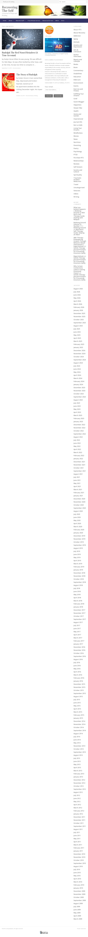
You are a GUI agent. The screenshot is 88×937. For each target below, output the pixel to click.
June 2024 (77, 369)
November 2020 (79, 502)
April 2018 (77, 598)
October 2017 (79, 616)
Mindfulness (78, 133)
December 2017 (79, 610)
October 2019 (79, 542)
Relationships (79, 161)
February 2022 (79, 455)
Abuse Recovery (79, 33)
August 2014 (78, 734)
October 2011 (79, 823)
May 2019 (77, 557)
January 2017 (78, 644)
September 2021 (80, 471)
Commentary (78, 70)
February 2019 (79, 567)
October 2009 (79, 897)
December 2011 (79, 817)
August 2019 (78, 548)
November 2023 (79, 391)
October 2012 (79, 786)
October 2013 (79, 749)
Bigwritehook (79, 256)
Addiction (77, 36)
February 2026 (79, 307)
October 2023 (79, 394)
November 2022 (79, 428)
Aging (76, 39)
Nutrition (77, 142)
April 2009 (77, 916)
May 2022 (77, 446)
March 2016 (78, 675)
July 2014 (77, 737)
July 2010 (77, 869)
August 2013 (78, 755)
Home (4, 20)
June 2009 (77, 910)
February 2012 (79, 811)
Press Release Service (34, 20)
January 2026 (78, 310)
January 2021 (78, 496)
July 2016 (77, 662)
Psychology (78, 151)
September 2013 (80, 752)
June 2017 (77, 628)
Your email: (49, 87)
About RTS (77, 30)
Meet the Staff (20, 20)
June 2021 (77, 480)
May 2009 (77, 913)
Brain (76, 67)
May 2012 (77, 801)
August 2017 (78, 622)
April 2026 (77, 301)
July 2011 (77, 832)
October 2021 (79, 468)
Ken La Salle (78, 125)
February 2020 (79, 530)
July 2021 (77, 477)
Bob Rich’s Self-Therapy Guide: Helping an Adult (79, 232)
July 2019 (77, 551)
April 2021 (77, 486)
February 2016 (79, 678)
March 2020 (78, 527)
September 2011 (80, 826)
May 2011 (77, 839)
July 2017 (77, 625)
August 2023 (78, 400)
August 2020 (78, 511)
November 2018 (79, 576)
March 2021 (78, 489)
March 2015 (78, 712)
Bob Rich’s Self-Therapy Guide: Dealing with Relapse (79, 216)
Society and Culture (78, 171)
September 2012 (80, 789)
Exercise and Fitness (78, 90)
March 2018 (78, 601)
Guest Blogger (79, 102)
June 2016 (77, 666)
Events (76, 86)
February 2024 (79, 381)
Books (76, 64)
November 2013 (79, 746)
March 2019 (78, 564)
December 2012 (79, 780)
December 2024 (79, 350)
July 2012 (77, 795)
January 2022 (78, 459)
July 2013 (77, 758)
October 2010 (79, 860)
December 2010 (79, 854)
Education (77, 77)
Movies (76, 136)
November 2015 (79, 687)
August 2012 (78, 792)
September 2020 (80, 508)
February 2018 (79, 604)
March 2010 (78, 882)
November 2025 (79, 316)
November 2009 (79, 894)
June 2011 (77, 835)
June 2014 (77, 740)
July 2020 (77, 514)
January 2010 (78, 888)
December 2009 (79, 891)
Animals (76, 42)
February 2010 (79, 885)
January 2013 (78, 777)
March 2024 (78, 378)
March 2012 (78, 808)
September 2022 (80, 434)
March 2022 (78, 452)
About (10, 20)
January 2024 (78, 384)
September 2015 (80, 693)
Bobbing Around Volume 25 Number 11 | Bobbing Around (80, 225)
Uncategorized (79, 187)
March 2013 (78, 771)
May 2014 (77, 743)
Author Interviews (77, 55)
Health (76, 111)
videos (76, 194)
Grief (75, 99)
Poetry (76, 148)
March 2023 (78, 415)
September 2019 (80, 545)
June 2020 (77, 517)
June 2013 (77, 761)
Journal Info (78, 122)
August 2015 (78, 696)
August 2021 (78, 474)
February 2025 (79, 344)
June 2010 (77, 873)
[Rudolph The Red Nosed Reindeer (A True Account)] (22, 30)
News (76, 139)
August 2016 (78, 659)
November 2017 (79, 613)
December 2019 (79, 536)
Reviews (76, 164)
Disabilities (78, 74)
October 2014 (79, 727)
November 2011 (79, 820)
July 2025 (77, 329)
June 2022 (77, 443)
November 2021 (79, 465)
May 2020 (77, 520)
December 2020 (79, 499)
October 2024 (79, 357)
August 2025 (78, 326)
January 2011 (78, 851)
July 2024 (77, 366)
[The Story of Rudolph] (8, 82)
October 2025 (79, 320)
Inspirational (78, 119)
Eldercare (77, 80)
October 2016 (79, 653)
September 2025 (80, 323)
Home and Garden (77, 115)
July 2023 (77, 403)
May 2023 (77, 409)
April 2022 (77, 449)
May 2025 (77, 335)
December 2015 (79, 684)
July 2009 (77, 907)
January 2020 (78, 533)
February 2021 (79, 493)
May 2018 (77, 594)
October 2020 (79, 505)
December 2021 (79, 462)
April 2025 (77, 338)
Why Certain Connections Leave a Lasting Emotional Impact (79, 269)
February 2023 (79, 418)
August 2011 (78, 829)
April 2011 (77, 842)
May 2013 (77, 764)
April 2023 (77, 412)
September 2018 (80, 582)
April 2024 (77, 375)
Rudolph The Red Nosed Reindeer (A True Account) (20, 54)
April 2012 (77, 805)
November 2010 (79, 857)
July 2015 (77, 700)
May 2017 (77, 632)
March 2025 (78, 341)
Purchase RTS (79, 158)
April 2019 (77, 561)
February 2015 (79, 715)
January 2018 (78, 607)
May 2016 (77, 669)
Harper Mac (78, 108)
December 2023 (79, 388)
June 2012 (77, 798)
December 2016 (79, 647)
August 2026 (78, 289)
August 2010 (78, 866)
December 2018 (79, 573)
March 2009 (78, 919)
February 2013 (79, 774)
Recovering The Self (10, 8)
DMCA (57, 20)
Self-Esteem (78, 167)
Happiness (77, 105)
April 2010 (77, 879)
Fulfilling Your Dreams (79, 95)
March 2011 (78, 845)
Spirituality (78, 175)
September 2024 (80, 360)
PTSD (76, 155)
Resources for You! (48, 20)
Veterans (77, 191)
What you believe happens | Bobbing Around (80, 210)
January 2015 (78, 718)
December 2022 (79, 425)
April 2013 (77, 767)
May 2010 (77, 876)
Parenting (77, 145)
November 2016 (79, 650)
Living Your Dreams (78, 129)
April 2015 (77, 709)
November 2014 (79, 724)
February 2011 (79, 848)
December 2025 (79, 313)
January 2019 (78, 570)
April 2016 (77, 672)
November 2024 (79, 354)
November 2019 (79, 539)
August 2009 (78, 903)
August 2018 (78, 585)
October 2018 (79, 579)
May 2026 (77, 298)
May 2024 (77, 372)
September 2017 (80, 619)
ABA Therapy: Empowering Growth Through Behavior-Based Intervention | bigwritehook (80, 242)
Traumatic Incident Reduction (77, 179)
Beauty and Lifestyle (78, 60)
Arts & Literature (17, 68)
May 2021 (77, 483)
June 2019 (77, 554)
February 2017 (79, 641)
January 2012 (78, 814)
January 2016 (78, 681)
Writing (36, 95)
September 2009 (80, 900)
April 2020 (77, 523)
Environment (78, 83)
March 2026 (78, 304)
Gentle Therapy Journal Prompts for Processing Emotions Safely (80, 250)
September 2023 (80, 397)
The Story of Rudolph (26, 74)
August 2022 (78, 437)
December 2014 (79, 721)
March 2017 (78, 638)
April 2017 (77, 635)
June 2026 (77, 295)
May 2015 (77, 706)
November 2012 (79, 783)
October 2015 (79, 690)
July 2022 (77, 440)
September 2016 (80, 656)
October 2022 (79, 431)
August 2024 (78, 363)
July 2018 (77, 588)
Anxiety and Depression (78, 46)
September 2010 (80, 863)
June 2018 (77, 591)
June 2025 (77, 332)
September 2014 (80, 730)
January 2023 (78, 421)
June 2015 (77, 703)
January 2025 (78, 347)
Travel (76, 184)
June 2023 (77, 406)
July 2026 (77, 292)
